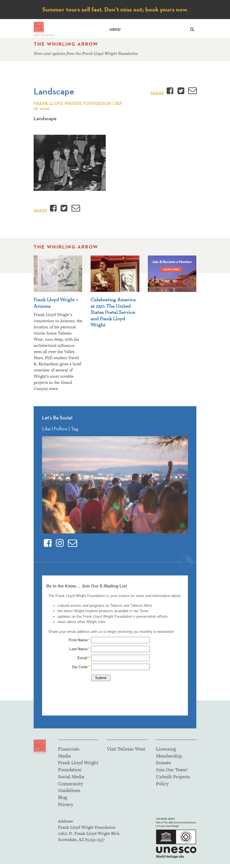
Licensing (166, 748)
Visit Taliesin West (126, 748)
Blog (62, 797)
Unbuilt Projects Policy (173, 780)
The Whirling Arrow (66, 44)
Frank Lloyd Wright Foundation (78, 766)
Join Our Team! (172, 769)
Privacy (65, 804)
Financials (68, 748)
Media (64, 755)
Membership (169, 755)
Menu (115, 29)
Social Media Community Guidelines (71, 783)
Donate (163, 762)
